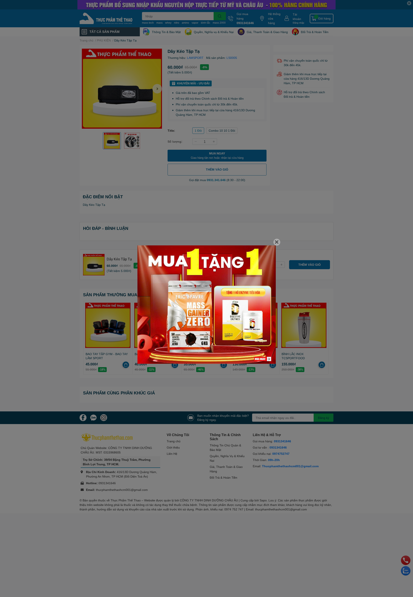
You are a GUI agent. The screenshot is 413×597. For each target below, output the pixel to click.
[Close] (276, 242)
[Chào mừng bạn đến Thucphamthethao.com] (206, 304)
